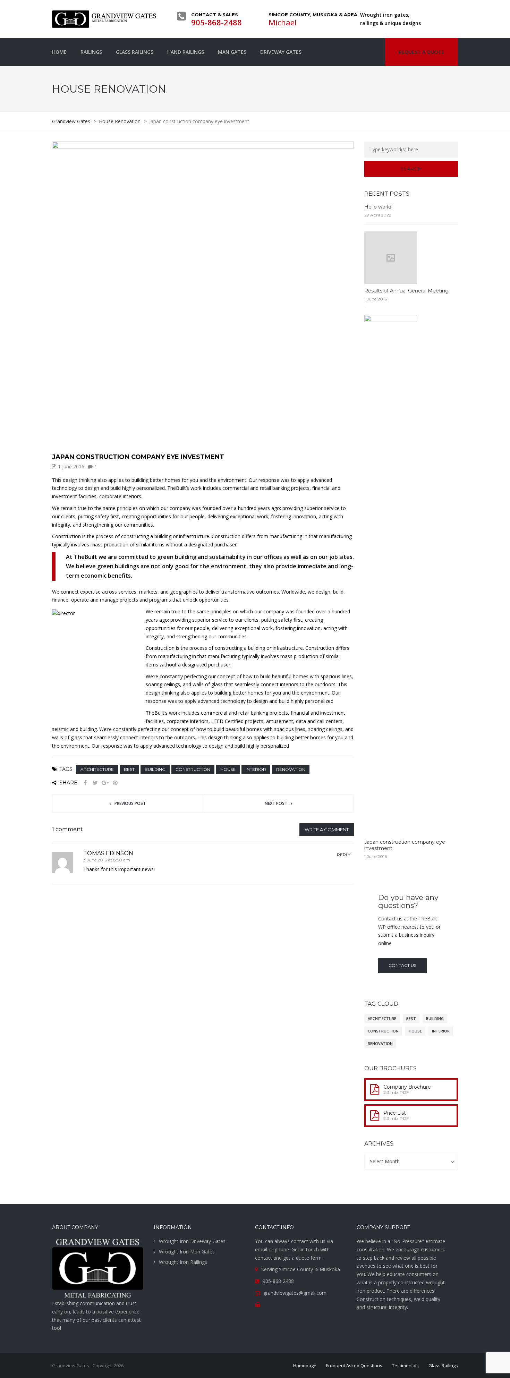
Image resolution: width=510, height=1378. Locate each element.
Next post (276, 803)
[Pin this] (115, 783)
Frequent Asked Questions (354, 1365)
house (228, 769)
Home (59, 52)
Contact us (402, 965)
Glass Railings (134, 52)
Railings (91, 52)
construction (193, 769)
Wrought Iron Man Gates (187, 1251)
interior (256, 769)
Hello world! (378, 207)
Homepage (304, 1365)
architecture (97, 769)
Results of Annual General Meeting (406, 291)
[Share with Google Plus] (105, 783)
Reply (343, 854)
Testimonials (405, 1365)
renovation (290, 769)
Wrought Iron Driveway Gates (192, 1241)
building (155, 769)
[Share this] (85, 783)
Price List (394, 1113)
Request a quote (421, 52)
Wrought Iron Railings (183, 1262)
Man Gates (232, 52)
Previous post (130, 803)
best (129, 769)
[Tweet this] (95, 783)
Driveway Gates (280, 52)
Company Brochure (407, 1087)
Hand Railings (185, 52)
